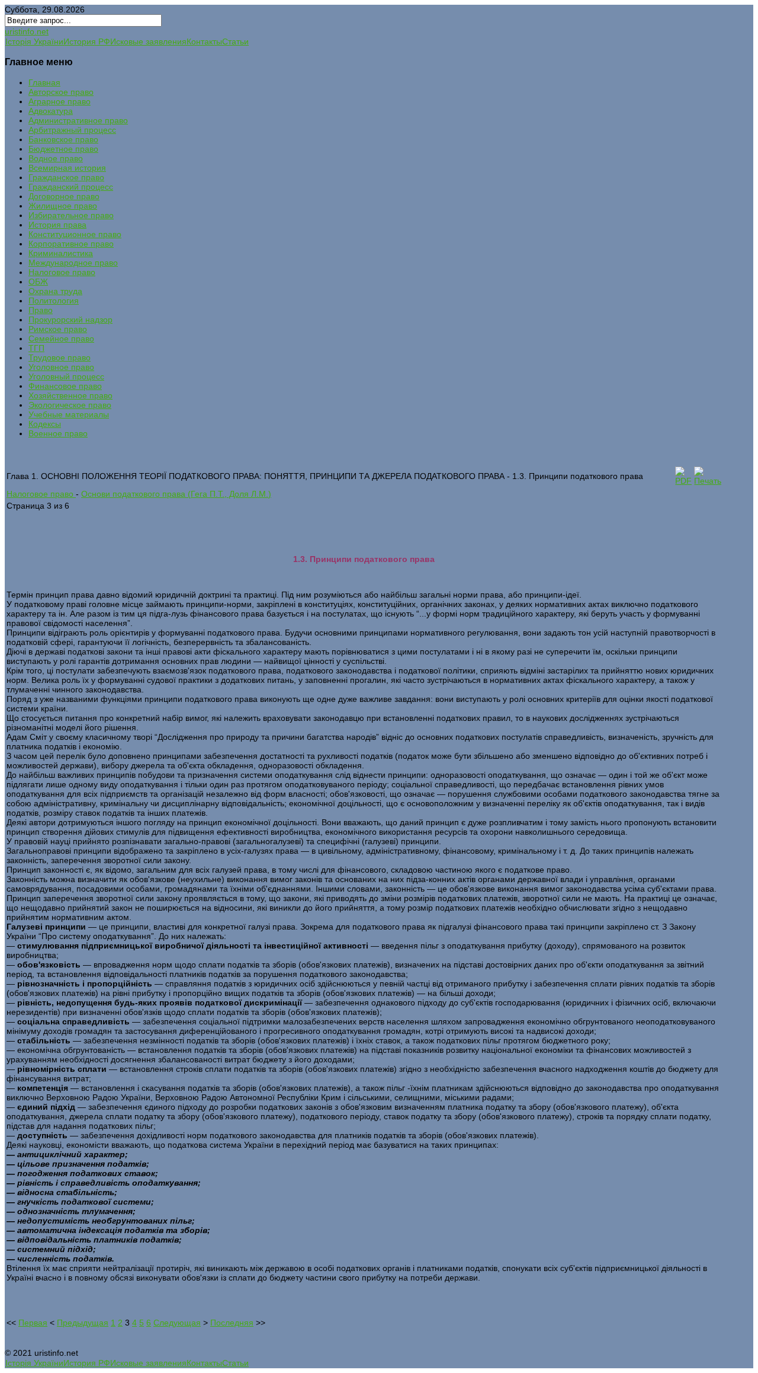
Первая (32, 1322)
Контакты (204, 41)
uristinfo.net (27, 31)
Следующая (177, 1322)
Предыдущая (82, 1322)
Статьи (235, 41)
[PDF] (683, 481)
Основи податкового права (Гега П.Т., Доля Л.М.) (176, 494)
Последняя (231, 1322)
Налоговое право (41, 494)
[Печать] (707, 481)
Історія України (34, 41)
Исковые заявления (148, 41)
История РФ (86, 41)
